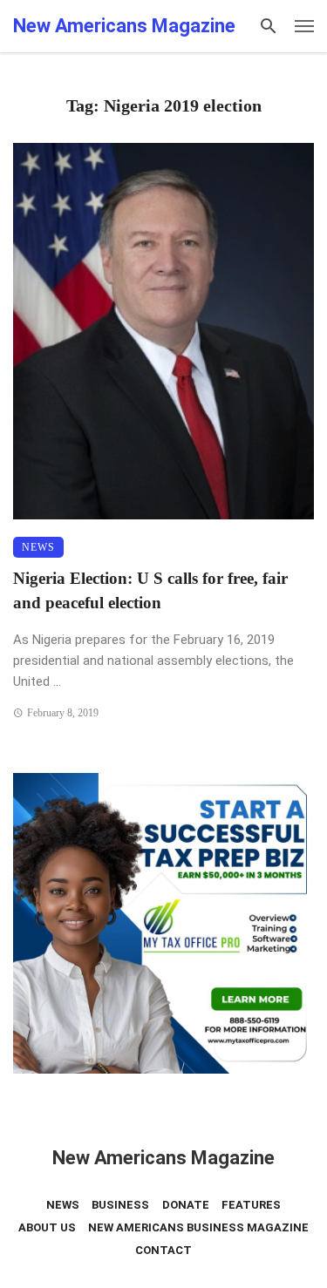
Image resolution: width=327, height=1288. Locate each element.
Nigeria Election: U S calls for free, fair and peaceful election (150, 591)
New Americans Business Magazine (198, 1227)
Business (120, 1204)
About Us (47, 1227)
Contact (163, 1250)
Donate (185, 1204)
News (38, 547)
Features (251, 1204)
